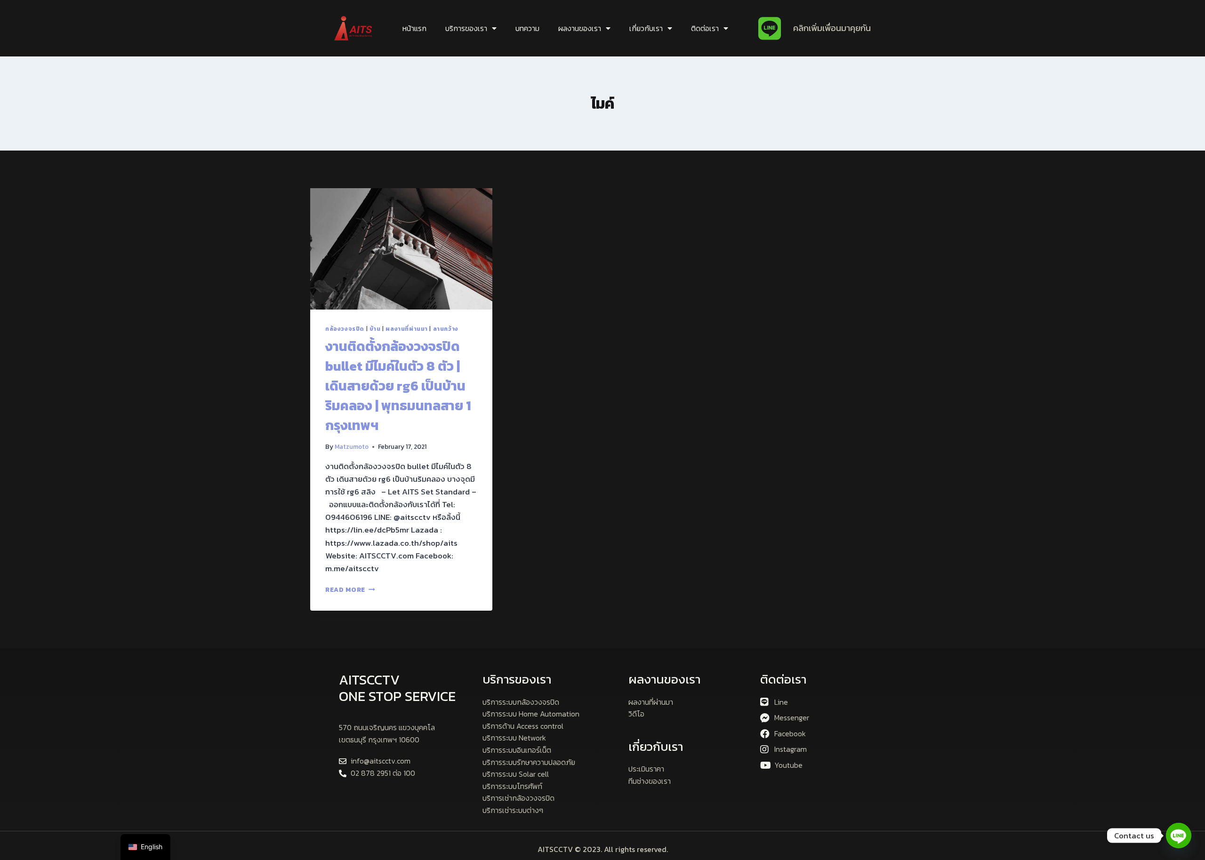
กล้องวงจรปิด (344, 329)
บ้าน (375, 329)
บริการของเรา (466, 28)
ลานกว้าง (445, 329)
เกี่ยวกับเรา (646, 28)
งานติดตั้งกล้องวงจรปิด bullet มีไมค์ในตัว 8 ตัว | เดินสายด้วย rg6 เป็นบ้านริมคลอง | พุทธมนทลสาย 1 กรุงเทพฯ (398, 385)
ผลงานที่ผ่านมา (407, 329)
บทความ (527, 28)
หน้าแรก (414, 28)
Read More (350, 589)
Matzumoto (352, 446)
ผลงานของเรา (579, 28)
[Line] (1178, 835)
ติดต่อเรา (705, 28)
